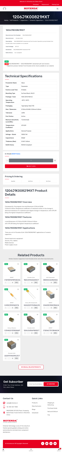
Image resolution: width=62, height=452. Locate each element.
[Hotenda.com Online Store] (31, 9)
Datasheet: (9, 49)
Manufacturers (36, 406)
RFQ (16, 282)
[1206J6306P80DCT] (31, 320)
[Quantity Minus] (7, 160)
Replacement (45, 4)
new (6, 61)
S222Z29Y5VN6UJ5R (32, 305)
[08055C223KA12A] (50, 269)
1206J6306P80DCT (31, 330)
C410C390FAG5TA (11, 305)
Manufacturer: (10, 38)
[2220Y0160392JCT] (11, 345)
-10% (6, 64)
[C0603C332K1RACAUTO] (50, 294)
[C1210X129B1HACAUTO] (11, 269)
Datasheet (36, 4)
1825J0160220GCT (31, 280)
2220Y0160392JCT (12, 356)
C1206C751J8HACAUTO (52, 330)
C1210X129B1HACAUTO (13, 280)
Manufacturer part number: (13, 35)
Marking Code (55, 4)
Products (35, 403)
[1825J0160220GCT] (31, 269)
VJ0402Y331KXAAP (12, 330)
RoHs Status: (9, 52)
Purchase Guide (52, 408)
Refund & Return (53, 411)
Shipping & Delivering (51, 404)
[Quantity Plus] (55, 160)
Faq (49, 415)
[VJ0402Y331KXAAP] (11, 320)
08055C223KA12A (50, 280)
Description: (9, 41)
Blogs (33, 409)
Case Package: (9, 46)
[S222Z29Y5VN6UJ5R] (31, 294)
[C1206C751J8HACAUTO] (50, 320)
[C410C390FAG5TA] (11, 294)
